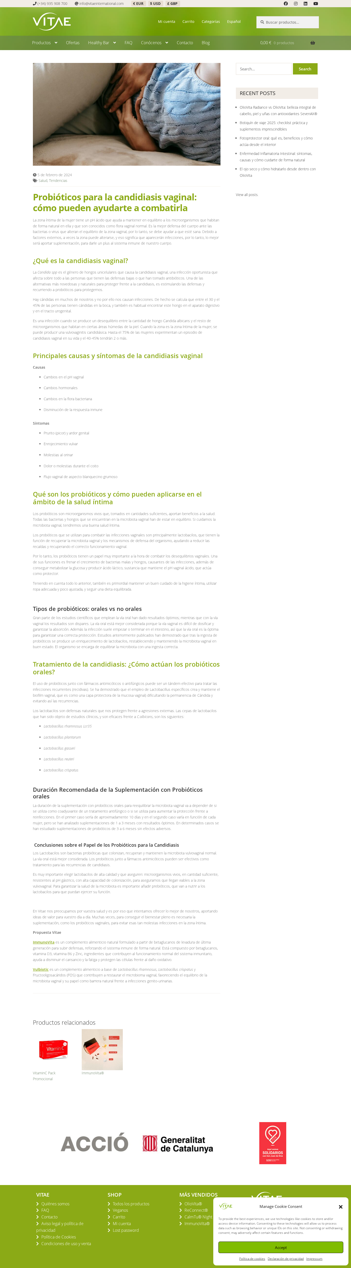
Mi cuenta (166, 21)
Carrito (188, 21)
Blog (206, 42)
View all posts (247, 194)
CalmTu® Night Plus (202, 1217)
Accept (281, 1247)
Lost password (126, 1230)
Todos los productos (131, 1204)
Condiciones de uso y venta (66, 1243)
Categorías (211, 21)
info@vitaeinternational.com (101, 3)
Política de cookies (252, 1258)
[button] (340, 1206)
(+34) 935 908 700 (52, 3)
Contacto (185, 42)
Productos (41, 42)
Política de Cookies (58, 1237)
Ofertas (72, 42)
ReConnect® (196, 1210)
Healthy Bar (98, 42)
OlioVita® (193, 1204)
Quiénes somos (55, 1204)
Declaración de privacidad (286, 1258)
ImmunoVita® (93, 1072)
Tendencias (58, 180)
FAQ (128, 42)
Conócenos (151, 42)
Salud (43, 180)
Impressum (314, 1258)
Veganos (120, 1210)
